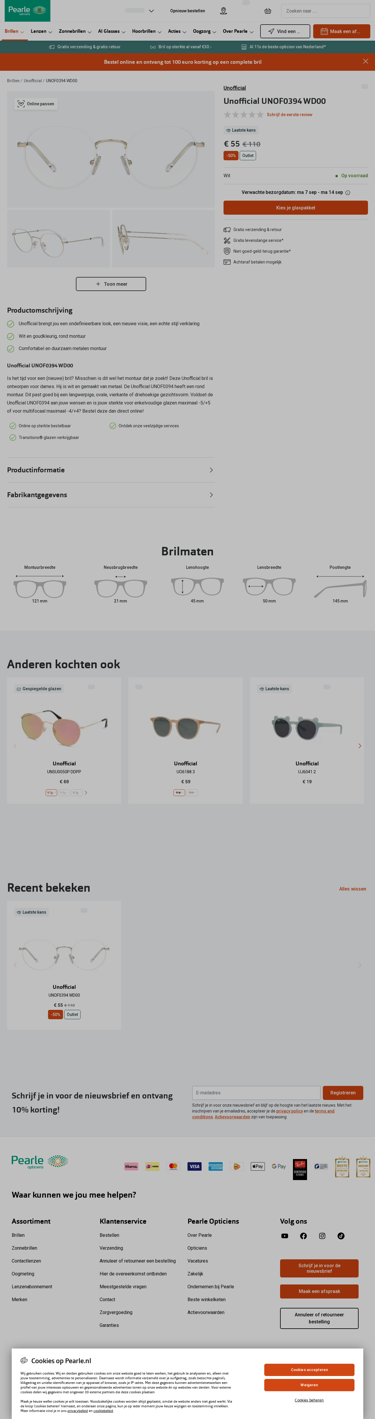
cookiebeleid (103, 1410)
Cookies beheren (309, 1399)
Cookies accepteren (309, 1370)
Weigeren (309, 1385)
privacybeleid (77, 1410)
